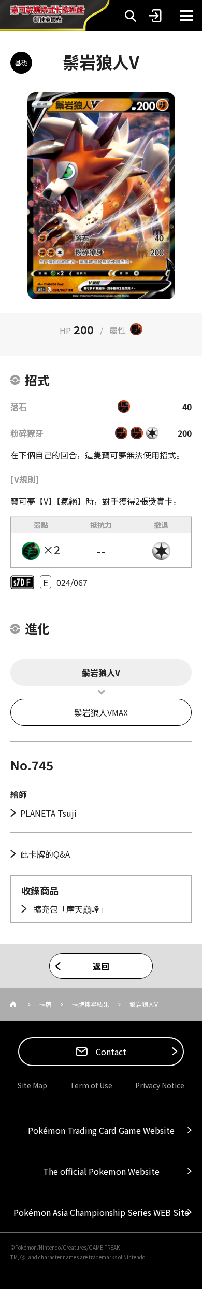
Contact (110, 1051)
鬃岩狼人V (101, 672)
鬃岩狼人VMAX (101, 712)
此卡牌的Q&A (45, 854)
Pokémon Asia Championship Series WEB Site (101, 1212)
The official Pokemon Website (101, 1171)
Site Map (32, 1085)
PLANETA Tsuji (48, 813)
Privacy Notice (159, 1085)
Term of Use (91, 1085)
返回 (101, 966)
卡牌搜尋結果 (90, 1004)
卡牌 (45, 1004)
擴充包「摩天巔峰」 (69, 909)
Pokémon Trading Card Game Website (101, 1130)
